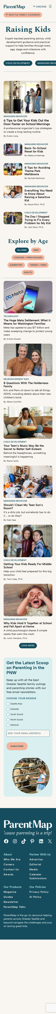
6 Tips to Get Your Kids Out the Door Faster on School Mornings (27, 122)
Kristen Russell (14, 339)
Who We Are (12, 859)
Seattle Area (16, 703)
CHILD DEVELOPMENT (18, 63)
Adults (28, 272)
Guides (8, 897)
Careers (9, 864)
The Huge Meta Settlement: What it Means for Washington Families (27, 322)
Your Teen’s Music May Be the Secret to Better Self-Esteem (24, 447)
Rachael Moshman (36, 178)
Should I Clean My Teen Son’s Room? (23, 506)
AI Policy (35, 897)
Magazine (10, 891)
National (14, 725)
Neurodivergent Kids (16, 379)
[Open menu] (50, 6)
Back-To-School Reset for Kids (35, 149)
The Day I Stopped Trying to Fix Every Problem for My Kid (38, 220)
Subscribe (41, 6)
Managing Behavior (15, 116)
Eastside (14, 709)
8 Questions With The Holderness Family (26, 384)
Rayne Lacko (12, 461)
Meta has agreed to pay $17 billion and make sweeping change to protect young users (28, 331)
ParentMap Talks (15, 907)
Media (33, 869)
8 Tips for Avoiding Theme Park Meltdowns (37, 171)
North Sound (16, 719)
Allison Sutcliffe (14, 402)
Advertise (36, 859)
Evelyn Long (12, 136)
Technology (11, 316)
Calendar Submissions (38, 876)
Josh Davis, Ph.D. (36, 227)
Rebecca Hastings (36, 155)
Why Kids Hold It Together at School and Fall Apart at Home (28, 624)
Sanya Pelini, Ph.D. (36, 204)
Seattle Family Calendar (24, 15)
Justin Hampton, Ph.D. (17, 638)
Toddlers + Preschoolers (28, 257)
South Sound (16, 714)
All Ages (22, 250)
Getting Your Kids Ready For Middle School (28, 565)
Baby (36, 250)
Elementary (16, 265)
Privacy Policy (39, 891)
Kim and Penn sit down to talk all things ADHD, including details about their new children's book (27, 394)
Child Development (36, 212)
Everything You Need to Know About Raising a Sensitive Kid (38, 195)
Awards (9, 874)
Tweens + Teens (38, 265)
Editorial (35, 864)
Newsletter (11, 902)
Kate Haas (11, 520)
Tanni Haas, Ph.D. (15, 579)
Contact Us (11, 869)
